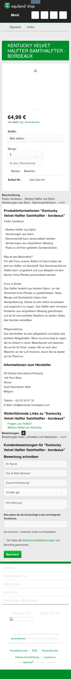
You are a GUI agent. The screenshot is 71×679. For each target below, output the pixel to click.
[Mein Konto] (54, 15)
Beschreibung (11, 195)
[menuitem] (11, 15)
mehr (61, 202)
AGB (34, 650)
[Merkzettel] (44, 15)
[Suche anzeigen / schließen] (35, 15)
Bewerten (29, 171)
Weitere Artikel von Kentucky (24, 427)
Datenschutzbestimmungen (39, 540)
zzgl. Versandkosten (29, 122)
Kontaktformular (18, 650)
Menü (15, 15)
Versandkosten (18, 638)
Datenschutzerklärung (27, 657)
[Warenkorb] (63, 15)
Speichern (12, 554)
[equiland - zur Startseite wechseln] (19, 5)
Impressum (50, 657)
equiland (28, 662)
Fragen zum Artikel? (19, 423)
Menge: (12, 149)
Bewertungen (10, 433)
